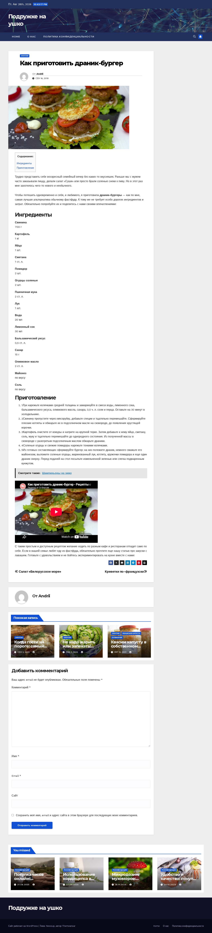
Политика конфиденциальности (68, 36)
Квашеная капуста (131, 633)
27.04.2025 (73, 884)
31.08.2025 (23, 884)
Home (16, 36)
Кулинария (117, 637)
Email (16, 775)
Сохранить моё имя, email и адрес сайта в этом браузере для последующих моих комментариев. (77, 815)
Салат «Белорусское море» (39, 571)
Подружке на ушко (35, 907)
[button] (194, 36)
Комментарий (21, 687)
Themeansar (68, 926)
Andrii (39, 73)
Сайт (15, 795)
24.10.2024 (170, 884)
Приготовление (25, 167)
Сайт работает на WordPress (23, 926)
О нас (31, 36)
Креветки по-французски (124, 571)
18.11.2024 (121, 884)
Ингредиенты (24, 163)
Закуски (24, 56)
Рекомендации (22, 870)
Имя (15, 756)
